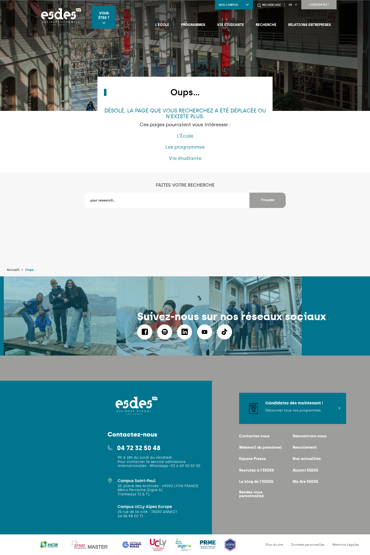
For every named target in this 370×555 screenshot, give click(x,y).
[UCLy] (158, 547)
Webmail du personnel (260, 447)
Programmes (193, 24)
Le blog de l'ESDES (256, 481)
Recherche (266, 24)
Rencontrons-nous (309, 436)
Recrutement (305, 447)
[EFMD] (91, 547)
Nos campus (228, 5)
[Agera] (183, 547)
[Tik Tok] (224, 331)
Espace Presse (252, 458)
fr (290, 5)
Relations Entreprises (309, 24)
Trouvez (267, 200)
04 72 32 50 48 (138, 448)
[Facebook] (144, 331)
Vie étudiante (230, 24)
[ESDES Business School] (59, 17)
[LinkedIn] (184, 331)
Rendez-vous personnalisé (251, 494)
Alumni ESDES (305, 470)
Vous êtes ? (103, 15)
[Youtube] (204, 331)
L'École (162, 24)
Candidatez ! (319, 4)
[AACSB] (50, 547)
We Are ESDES (305, 481)
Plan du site (274, 544)
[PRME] (208, 547)
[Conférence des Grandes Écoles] (132, 547)
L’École (185, 136)
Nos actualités (307, 458)
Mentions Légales (345, 544)
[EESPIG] (230, 547)
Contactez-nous (254, 436)
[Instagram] (164, 331)
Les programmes (185, 147)
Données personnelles (307, 544)
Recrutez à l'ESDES (256, 470)
